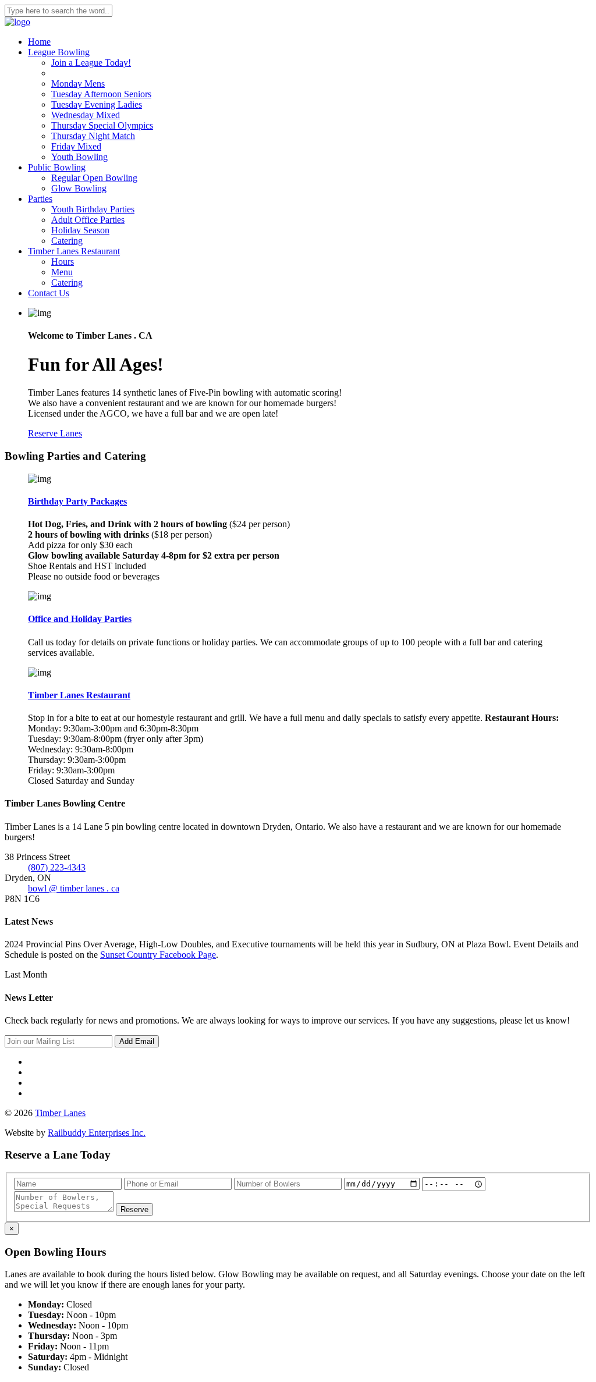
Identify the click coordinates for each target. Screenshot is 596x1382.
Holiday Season (80, 230)
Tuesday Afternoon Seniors (101, 94)
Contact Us (48, 293)
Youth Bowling (79, 157)
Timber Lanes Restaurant (74, 251)
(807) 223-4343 (57, 867)
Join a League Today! (91, 62)
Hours (62, 262)
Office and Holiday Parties (80, 619)
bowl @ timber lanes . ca (73, 888)
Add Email (136, 1041)
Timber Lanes (60, 1113)
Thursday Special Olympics (102, 125)
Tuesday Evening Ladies (96, 104)
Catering (67, 241)
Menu (62, 272)
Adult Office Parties (88, 220)
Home (39, 42)
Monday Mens (78, 83)
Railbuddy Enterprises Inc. (97, 1133)
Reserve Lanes (55, 433)
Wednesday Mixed (85, 115)
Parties (40, 199)
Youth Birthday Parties (92, 209)
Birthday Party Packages (77, 501)
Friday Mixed (76, 146)
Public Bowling (57, 167)
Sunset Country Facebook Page (158, 955)
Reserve (134, 1209)
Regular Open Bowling (94, 178)
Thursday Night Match (93, 136)
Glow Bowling (79, 188)
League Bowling (59, 52)
